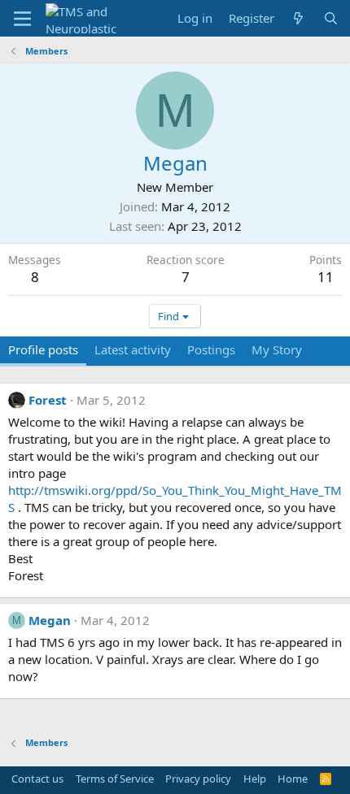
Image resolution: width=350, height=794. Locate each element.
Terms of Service (115, 778)
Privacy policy (198, 778)
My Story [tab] (277, 349)
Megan (49, 620)
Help (254, 778)
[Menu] (22, 18)
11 (325, 276)
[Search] (331, 18)
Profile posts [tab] (43, 349)
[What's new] (298, 18)
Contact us (37, 778)
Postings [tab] (211, 349)
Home (293, 778)
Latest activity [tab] (132, 349)
